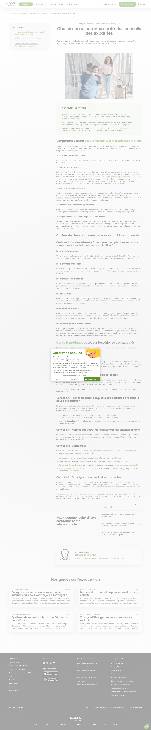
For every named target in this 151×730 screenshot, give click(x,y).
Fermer (58, 379)
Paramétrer (75, 379)
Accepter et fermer (92, 379)
